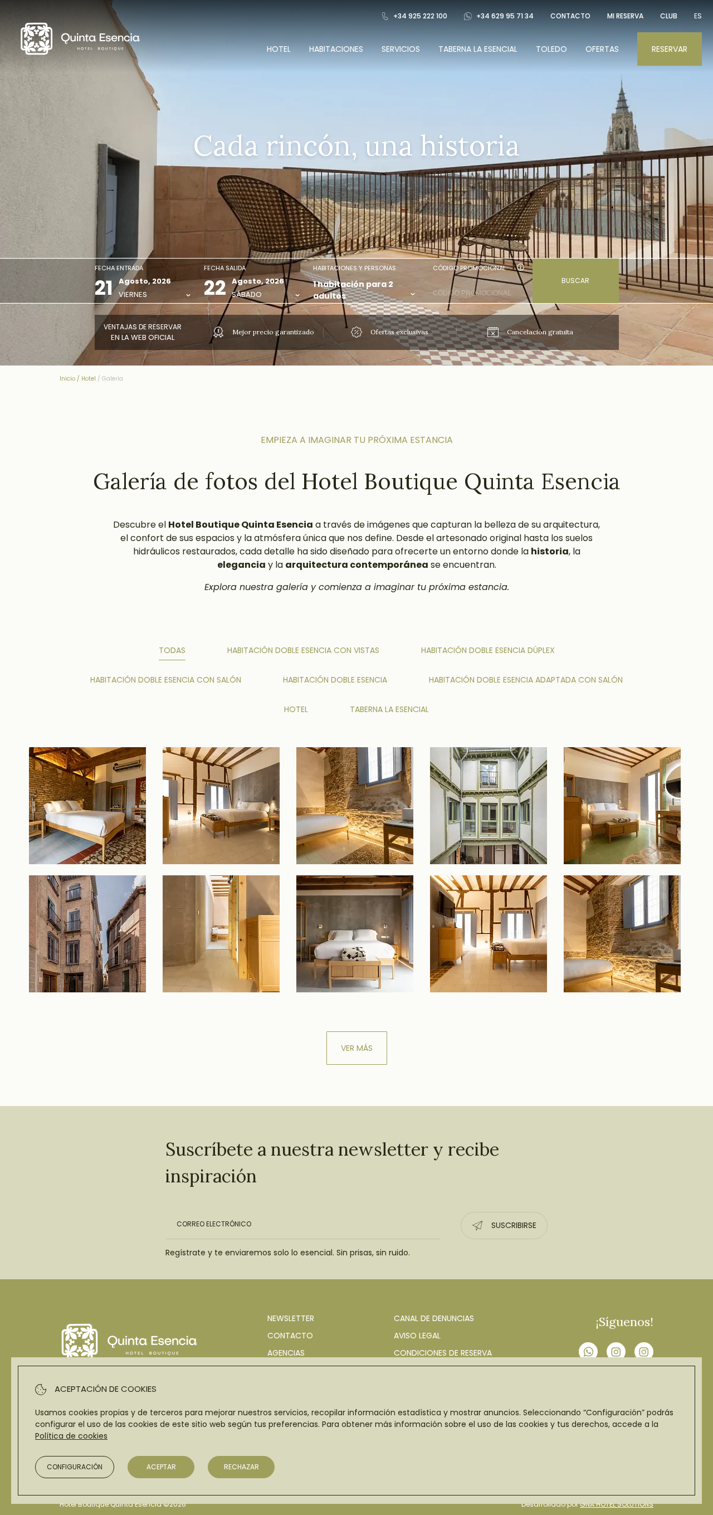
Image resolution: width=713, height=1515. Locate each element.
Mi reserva (625, 16)
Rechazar (241, 1467)
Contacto (570, 16)
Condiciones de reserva (443, 1352)
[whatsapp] (588, 1353)
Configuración (74, 1467)
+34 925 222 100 (420, 16)
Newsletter (290, 1318)
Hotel (279, 49)
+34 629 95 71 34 (505, 16)
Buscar (575, 280)
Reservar (669, 49)
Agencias (286, 1352)
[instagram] (616, 1353)
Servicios (401, 49)
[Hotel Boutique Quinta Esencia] (80, 55)
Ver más (357, 1048)
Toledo (551, 49)
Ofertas (602, 49)
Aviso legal (417, 1335)
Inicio (67, 378)
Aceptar (161, 1467)
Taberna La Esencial (477, 49)
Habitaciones (336, 49)
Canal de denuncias (434, 1318)
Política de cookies (71, 1435)
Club (668, 16)
